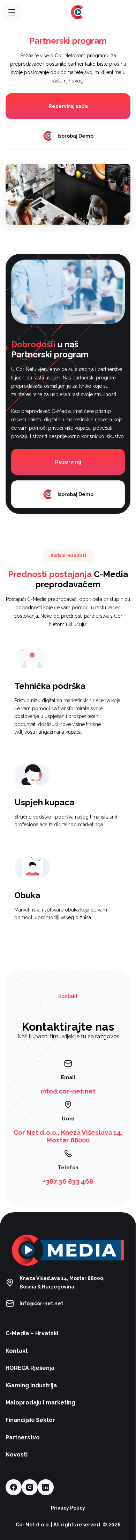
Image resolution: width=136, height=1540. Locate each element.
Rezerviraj (68, 462)
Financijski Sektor (30, 1420)
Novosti (17, 1454)
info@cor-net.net (41, 1303)
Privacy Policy (68, 1508)
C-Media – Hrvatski (32, 1333)
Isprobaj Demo (75, 136)
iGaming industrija (31, 1385)
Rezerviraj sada (68, 106)
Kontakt (17, 1351)
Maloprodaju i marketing (40, 1402)
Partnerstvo (23, 1437)
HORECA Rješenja (30, 1368)
